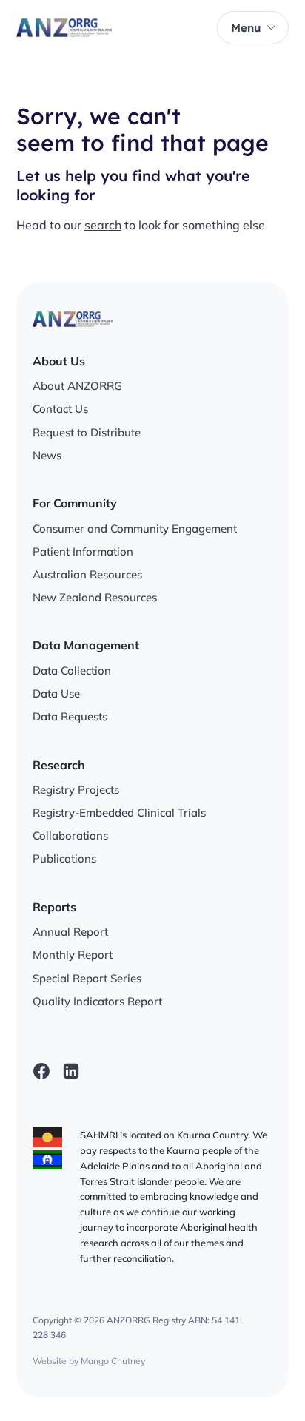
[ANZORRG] (64, 28)
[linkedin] (71, 1071)
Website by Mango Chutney (89, 1360)
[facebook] (41, 1071)
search (102, 224)
